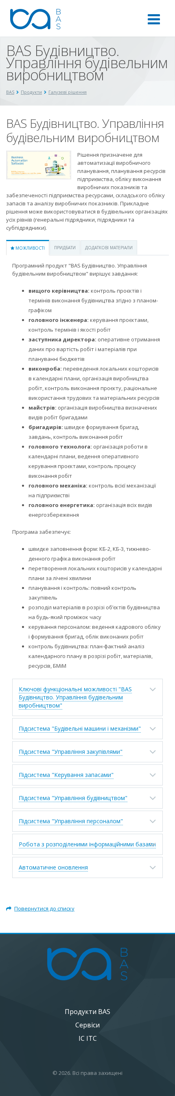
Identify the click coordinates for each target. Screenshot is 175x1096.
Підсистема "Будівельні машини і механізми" (80, 728)
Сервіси (87, 1024)
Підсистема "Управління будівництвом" (73, 798)
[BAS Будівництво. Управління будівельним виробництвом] (38, 154)
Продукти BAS (87, 1011)
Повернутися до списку (44, 908)
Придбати (65, 247)
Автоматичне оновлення (53, 867)
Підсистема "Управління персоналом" (71, 821)
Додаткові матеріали (109, 247)
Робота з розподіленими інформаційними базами (87, 844)
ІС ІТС (88, 1038)
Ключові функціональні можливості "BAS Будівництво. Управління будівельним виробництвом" (75, 697)
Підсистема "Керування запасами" (66, 775)
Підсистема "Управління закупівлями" (70, 751)
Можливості (29, 248)
